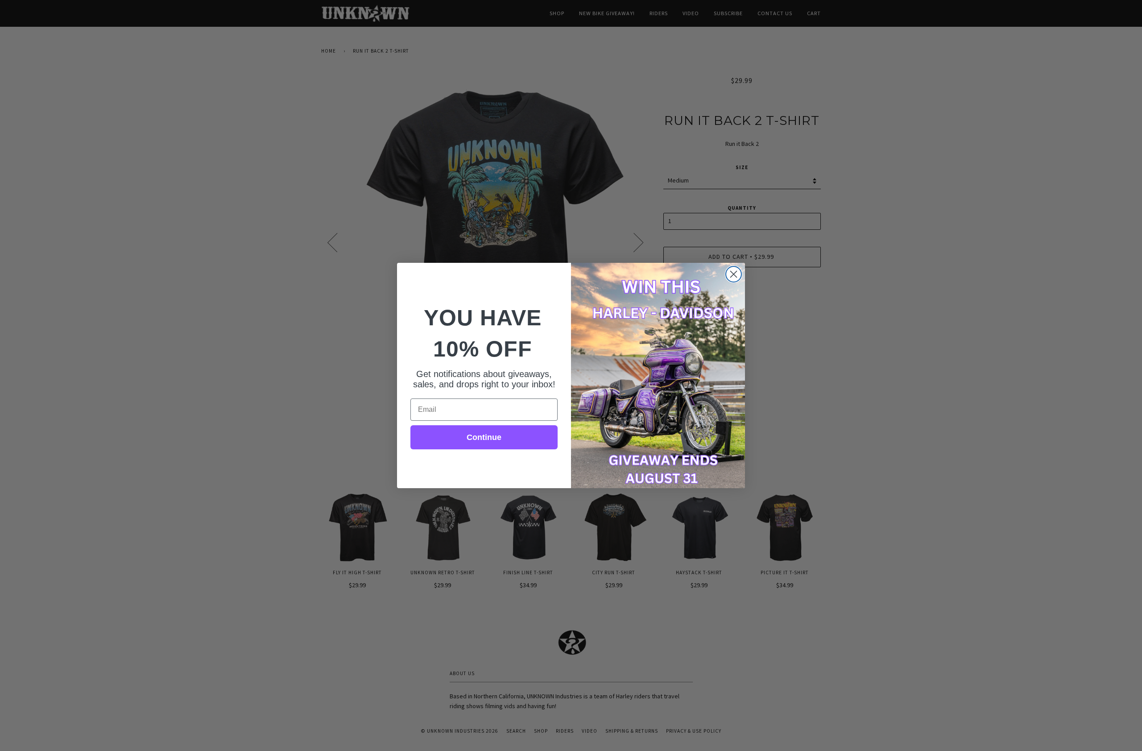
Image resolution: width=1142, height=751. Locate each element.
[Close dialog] (733, 274)
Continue (484, 437)
